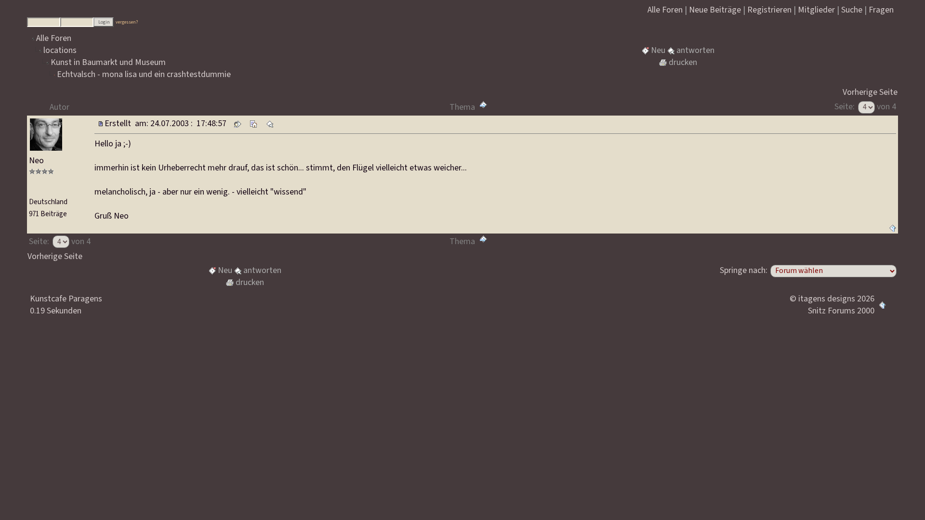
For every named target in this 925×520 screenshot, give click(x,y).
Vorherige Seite (870, 92)
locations (60, 50)
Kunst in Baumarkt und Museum (108, 62)
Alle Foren (53, 38)
